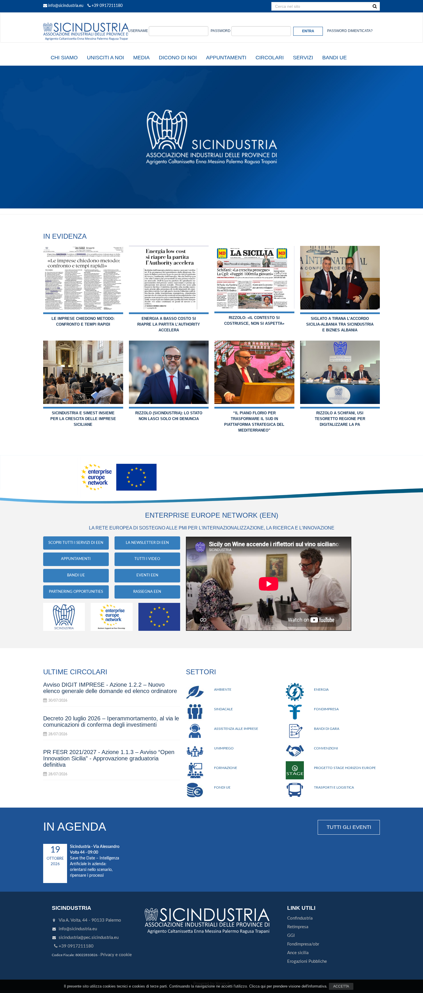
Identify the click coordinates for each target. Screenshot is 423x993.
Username (138, 31)
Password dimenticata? (350, 31)
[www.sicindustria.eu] (86, 19)
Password (220, 31)
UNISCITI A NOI (105, 57)
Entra (308, 31)
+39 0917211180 (107, 6)
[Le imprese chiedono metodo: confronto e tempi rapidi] (83, 278)
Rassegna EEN (147, 592)
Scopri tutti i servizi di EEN (75, 543)
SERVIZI (303, 57)
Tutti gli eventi (349, 827)
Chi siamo (64, 57)
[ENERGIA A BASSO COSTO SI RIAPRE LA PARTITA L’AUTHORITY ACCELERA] (169, 278)
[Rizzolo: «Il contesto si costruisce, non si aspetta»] (254, 277)
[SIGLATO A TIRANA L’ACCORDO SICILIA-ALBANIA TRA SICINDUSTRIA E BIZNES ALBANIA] (340, 278)
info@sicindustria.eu (65, 6)
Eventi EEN (147, 575)
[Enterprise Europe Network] (111, 617)
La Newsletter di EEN (147, 543)
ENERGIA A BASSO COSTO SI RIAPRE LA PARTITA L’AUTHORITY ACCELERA (168, 324)
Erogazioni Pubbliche (307, 961)
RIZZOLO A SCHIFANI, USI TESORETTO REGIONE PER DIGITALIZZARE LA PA (340, 419)
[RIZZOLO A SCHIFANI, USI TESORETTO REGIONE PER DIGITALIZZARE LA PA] (340, 372)
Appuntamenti (226, 57)
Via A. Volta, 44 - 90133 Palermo (90, 920)
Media (141, 57)
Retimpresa (297, 927)
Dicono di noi (178, 57)
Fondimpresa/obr (303, 944)
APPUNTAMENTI (76, 559)
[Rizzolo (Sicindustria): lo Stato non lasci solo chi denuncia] (169, 372)
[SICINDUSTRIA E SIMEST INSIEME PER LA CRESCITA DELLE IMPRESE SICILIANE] (83, 372)
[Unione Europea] (159, 617)
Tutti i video (147, 559)
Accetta (341, 986)
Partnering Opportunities (76, 592)
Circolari (270, 57)
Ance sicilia (297, 953)
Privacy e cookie (116, 955)
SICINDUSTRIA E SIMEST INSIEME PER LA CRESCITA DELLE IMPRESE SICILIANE (83, 419)
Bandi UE (334, 57)
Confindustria (300, 918)
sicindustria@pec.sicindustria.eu (89, 937)
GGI (291, 935)
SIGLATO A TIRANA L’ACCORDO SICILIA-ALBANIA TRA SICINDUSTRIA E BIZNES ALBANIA (340, 324)
